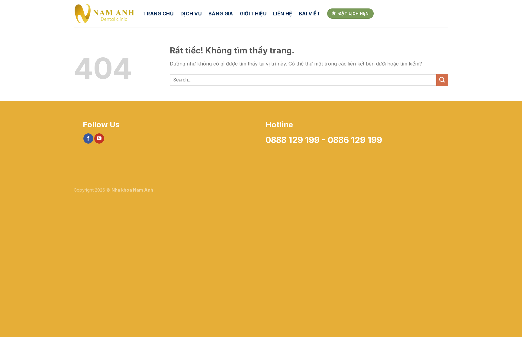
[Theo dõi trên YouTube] (99, 138)
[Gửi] (442, 80)
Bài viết (310, 14)
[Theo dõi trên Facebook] (88, 138)
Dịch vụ (191, 14)
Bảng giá (220, 14)
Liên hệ (282, 14)
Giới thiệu (253, 14)
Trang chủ (158, 14)
